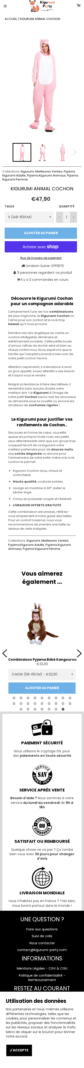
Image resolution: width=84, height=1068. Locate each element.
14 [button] (42, 703)
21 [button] (35, 709)
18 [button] (70, 703)
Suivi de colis (42, 936)
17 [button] (63, 703)
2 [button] (21, 698)
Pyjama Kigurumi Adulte (26, 545)
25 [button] (63, 709)
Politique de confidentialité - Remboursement (42, 977)
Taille (9, 206)
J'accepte (19, 1050)
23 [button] (49, 709)
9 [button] (70, 698)
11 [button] (21, 703)
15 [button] (49, 703)
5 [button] (42, 698)
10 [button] (14, 703)
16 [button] (56, 703)
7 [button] (56, 698)
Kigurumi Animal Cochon (40, 19)
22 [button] (42, 709)
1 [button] (14, 698)
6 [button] (49, 698)
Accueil (11, 19)
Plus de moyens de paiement (41, 258)
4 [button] (35, 698)
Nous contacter (42, 943)
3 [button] (28, 698)
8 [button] (63, 698)
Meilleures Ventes (48, 171)
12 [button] (28, 703)
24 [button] (56, 709)
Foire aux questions (42, 929)
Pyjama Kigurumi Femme (41, 549)
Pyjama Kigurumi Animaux (46, 175)
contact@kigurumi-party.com (42, 950)
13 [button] (35, 703)
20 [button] (28, 709)
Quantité (66, 206)
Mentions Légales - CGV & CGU (42, 968)
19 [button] (21, 709)
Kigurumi (27, 171)
